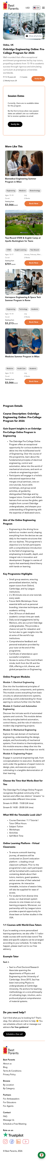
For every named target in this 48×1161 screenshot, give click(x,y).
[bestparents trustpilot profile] (24, 1134)
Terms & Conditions (12, 1071)
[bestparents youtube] (26, 1141)
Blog (5, 1067)
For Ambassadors (11, 1099)
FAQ (5, 1117)
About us (7, 1064)
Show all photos (35, 36)
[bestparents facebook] (12, 1141)
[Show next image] (40, 163)
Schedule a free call (14, 1034)
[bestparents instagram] (5, 1141)
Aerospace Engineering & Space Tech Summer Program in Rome (23, 299)
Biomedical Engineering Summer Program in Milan (20, 180)
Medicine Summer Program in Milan (22, 357)
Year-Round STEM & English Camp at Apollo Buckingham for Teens (23, 239)
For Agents (8, 1106)
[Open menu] (43, 7)
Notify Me (38, 78)
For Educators (9, 1103)
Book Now (33, 204)
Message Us (8, 1120)
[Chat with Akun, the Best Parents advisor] (41, 1155)
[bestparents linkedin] (18, 1141)
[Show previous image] (8, 163)
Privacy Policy (9, 1075)
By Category (9, 1089)
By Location (8, 1085)
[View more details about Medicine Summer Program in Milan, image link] (24, 341)
